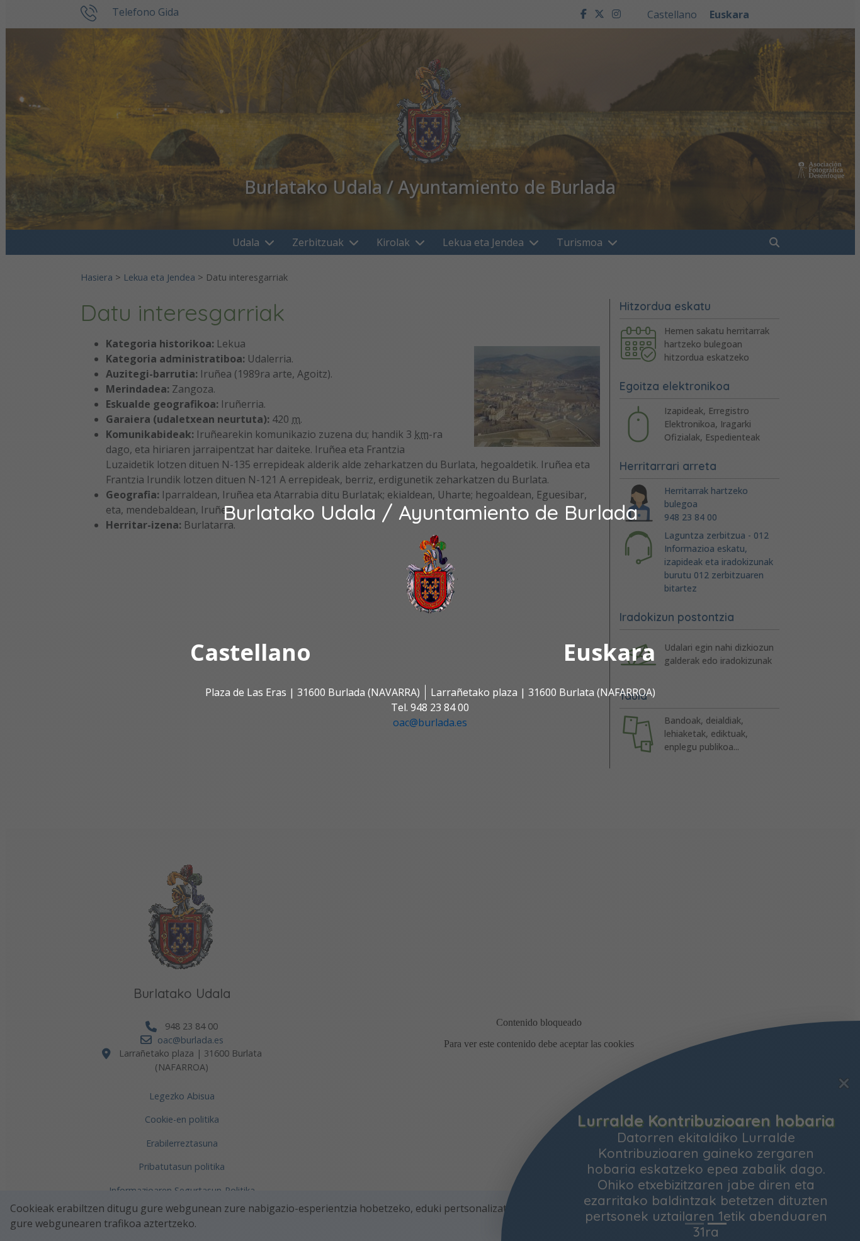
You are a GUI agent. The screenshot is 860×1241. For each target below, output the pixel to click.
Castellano (250, 652)
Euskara (609, 652)
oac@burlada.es (430, 723)
